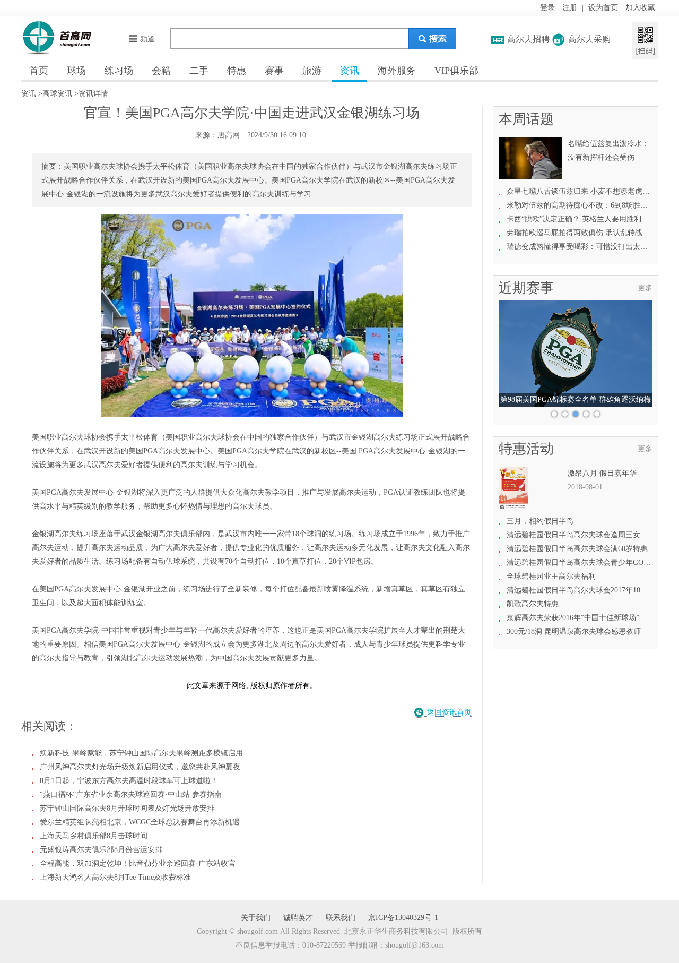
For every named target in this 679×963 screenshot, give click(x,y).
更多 (645, 288)
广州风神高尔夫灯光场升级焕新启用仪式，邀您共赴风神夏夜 (140, 767)
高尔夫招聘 (528, 39)
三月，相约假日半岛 (540, 521)
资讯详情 (93, 94)
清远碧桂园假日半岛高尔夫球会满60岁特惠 (577, 549)
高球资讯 (57, 94)
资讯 (349, 70)
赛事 (274, 70)
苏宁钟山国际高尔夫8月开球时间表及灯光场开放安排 (127, 808)
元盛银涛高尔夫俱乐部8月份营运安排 (101, 850)
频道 (147, 39)
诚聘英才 (298, 918)
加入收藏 (640, 8)
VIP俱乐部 (456, 70)
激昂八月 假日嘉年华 (602, 473)
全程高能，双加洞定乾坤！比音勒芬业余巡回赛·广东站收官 (138, 863)
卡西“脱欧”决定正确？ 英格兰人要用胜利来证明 (585, 219)
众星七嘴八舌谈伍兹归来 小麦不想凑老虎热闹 (582, 191)
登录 (547, 8)
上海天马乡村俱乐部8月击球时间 (93, 836)
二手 (198, 70)
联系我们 (340, 918)
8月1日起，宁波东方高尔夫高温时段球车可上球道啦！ (129, 781)
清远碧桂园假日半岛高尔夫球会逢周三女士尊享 (585, 535)
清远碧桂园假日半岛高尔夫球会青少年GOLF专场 (587, 562)
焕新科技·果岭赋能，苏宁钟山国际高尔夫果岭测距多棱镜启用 (141, 753)
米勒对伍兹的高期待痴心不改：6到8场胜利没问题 (588, 205)
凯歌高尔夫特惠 (533, 604)
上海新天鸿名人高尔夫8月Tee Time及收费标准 (115, 877)
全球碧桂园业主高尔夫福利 (551, 576)
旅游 (311, 70)
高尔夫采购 (589, 39)
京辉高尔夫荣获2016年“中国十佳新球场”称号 (580, 618)
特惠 (236, 70)
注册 (569, 8)
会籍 (161, 70)
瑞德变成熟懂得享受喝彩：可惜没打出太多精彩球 (588, 247)
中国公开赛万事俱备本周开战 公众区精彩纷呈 (575, 399)
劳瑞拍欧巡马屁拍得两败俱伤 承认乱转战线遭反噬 (589, 233)
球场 (76, 70)
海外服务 (397, 70)
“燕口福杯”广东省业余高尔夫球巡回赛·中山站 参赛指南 (131, 794)
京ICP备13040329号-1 (403, 918)
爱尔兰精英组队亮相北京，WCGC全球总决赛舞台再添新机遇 (140, 822)
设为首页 (603, 8)
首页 (38, 70)
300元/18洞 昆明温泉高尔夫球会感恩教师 (574, 631)
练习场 (119, 70)
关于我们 (256, 918)
